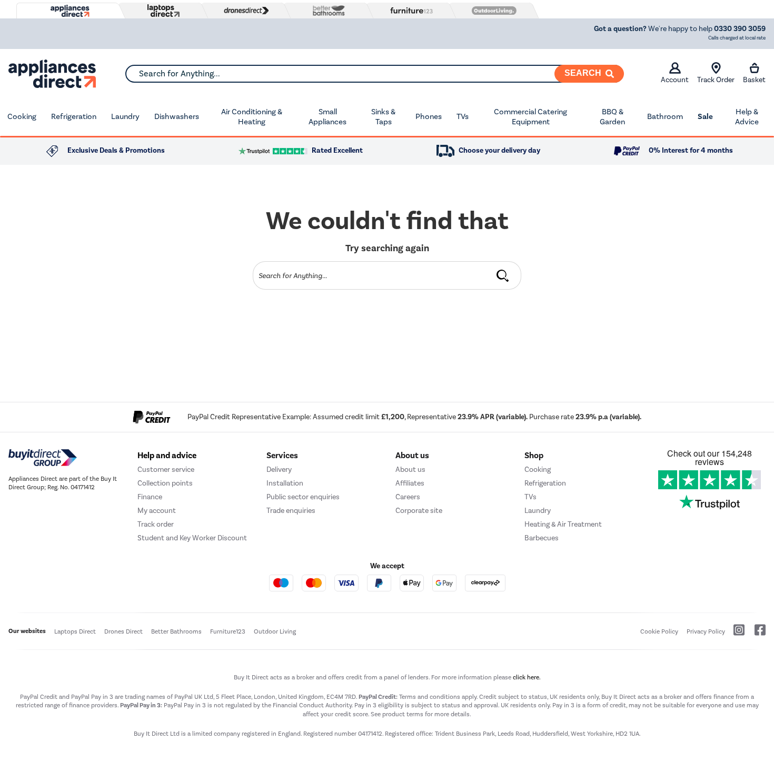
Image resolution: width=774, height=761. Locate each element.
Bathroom (665, 116)
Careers (407, 496)
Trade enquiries (290, 510)
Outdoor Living (275, 631)
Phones (428, 116)
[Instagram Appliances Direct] (735, 634)
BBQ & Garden (612, 117)
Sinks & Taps (383, 117)
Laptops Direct (75, 631)
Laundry (125, 116)
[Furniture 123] (409, 10)
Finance (149, 496)
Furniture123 (227, 631)
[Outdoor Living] (492, 10)
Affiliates (409, 483)
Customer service (165, 469)
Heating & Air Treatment (563, 524)
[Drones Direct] (244, 10)
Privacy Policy (706, 631)
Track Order (716, 79)
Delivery (279, 469)
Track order (155, 524)
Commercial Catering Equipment (530, 117)
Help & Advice (747, 117)
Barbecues (541, 537)
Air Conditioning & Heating (251, 117)
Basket (754, 79)
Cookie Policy (659, 631)
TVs (463, 116)
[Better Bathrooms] (326, 10)
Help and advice (166, 455)
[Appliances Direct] (69, 11)
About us (410, 469)
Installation (284, 483)
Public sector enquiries (303, 496)
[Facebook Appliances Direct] (756, 634)
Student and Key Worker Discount (192, 537)
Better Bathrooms (176, 631)
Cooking (21, 116)
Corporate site (418, 510)
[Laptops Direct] (161, 10)
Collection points (165, 483)
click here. (527, 677)
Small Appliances (327, 117)
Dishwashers (176, 116)
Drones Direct (123, 631)
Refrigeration (73, 116)
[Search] (502, 275)
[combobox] (374, 74)
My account (156, 510)
